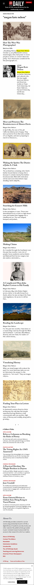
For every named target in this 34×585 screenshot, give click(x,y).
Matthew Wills (7, 48)
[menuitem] (29, 2)
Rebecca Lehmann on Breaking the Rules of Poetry (16, 436)
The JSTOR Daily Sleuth (10, 549)
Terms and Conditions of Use (17, 561)
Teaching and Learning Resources (13, 551)
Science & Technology (9, 464)
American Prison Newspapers (12, 554)
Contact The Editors (9, 539)
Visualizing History (11, 363)
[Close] (32, 566)
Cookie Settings (11, 582)
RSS (4, 556)
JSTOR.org (5, 561)
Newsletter (29, 2)
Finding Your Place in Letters (16, 404)
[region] (17, 574)
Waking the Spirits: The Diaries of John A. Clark (16, 164)
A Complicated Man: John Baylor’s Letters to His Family (16, 284)
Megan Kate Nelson (22, 69)
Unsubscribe (7, 546)
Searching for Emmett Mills (15, 206)
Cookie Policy (19, 578)
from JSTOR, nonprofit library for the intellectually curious (17, 8)
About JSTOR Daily (9, 537)
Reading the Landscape (13, 323)
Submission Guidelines (10, 544)
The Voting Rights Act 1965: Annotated (15, 451)
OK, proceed (22, 582)
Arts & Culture (7, 432)
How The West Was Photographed (11, 44)
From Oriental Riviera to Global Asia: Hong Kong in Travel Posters (15, 500)
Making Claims (10, 244)
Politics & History (8, 447)
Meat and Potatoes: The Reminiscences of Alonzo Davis (17, 123)
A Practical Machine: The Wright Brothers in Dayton (15, 468)
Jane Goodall (8, 483)
